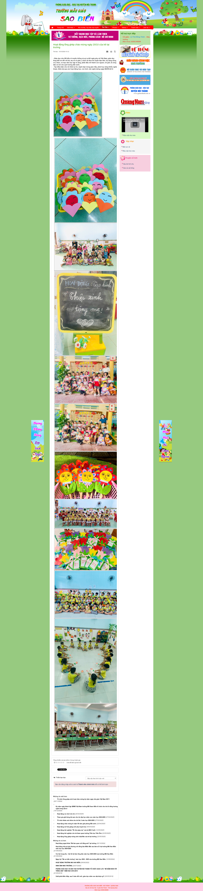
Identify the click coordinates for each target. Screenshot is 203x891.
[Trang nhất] (52, 27)
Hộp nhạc (130, 141)
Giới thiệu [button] (70, 27)
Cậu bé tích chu (128, 164)
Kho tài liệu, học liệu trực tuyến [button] (88, 27)
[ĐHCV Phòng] (135, 51)
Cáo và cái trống (128, 168)
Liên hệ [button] (146, 27)
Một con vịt (126, 147)
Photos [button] (114, 27)
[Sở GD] (135, 80)
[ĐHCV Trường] (135, 62)
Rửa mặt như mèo (129, 135)
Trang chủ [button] (60, 27)
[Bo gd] (135, 70)
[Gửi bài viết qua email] (107, 51)
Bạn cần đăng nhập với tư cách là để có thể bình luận (81, 784)
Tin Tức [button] (105, 27)
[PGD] (135, 90)
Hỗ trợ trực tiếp (128, 33)
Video (127, 112)
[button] (135, 124)
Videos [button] (124, 27)
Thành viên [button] (135, 27)
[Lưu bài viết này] (115, 51)
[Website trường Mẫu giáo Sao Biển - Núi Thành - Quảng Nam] (74, 12)
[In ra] (111, 51)
